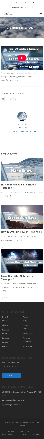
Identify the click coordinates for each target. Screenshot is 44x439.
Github (23, 435)
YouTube (37, 435)
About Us (5, 325)
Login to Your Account (20, 7)
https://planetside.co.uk (13, 405)
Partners (5, 338)
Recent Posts (9, 154)
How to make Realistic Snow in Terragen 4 (19, 186)
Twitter (10, 431)
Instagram (7, 435)
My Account (27, 346)
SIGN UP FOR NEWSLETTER (10, 362)
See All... (5, 297)
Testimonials (28, 333)
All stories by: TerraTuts (22, 131)
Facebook (26, 431)
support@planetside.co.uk (15, 400)
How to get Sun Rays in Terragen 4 (21, 232)
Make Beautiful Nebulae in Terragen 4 (17, 277)
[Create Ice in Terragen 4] (3, 99)
